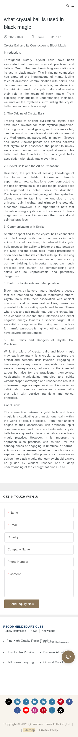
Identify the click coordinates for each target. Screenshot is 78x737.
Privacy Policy (48, 730)
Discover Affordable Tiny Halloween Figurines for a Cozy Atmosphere (59, 652)
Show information (15, 630)
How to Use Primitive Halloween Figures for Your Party (22, 652)
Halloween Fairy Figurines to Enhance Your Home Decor (22, 662)
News (34, 630)
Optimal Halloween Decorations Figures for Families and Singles (59, 642)
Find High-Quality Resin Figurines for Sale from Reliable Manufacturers (30, 640)
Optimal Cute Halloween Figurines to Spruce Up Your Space (59, 662)
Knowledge (48, 630)
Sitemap (29, 730)
